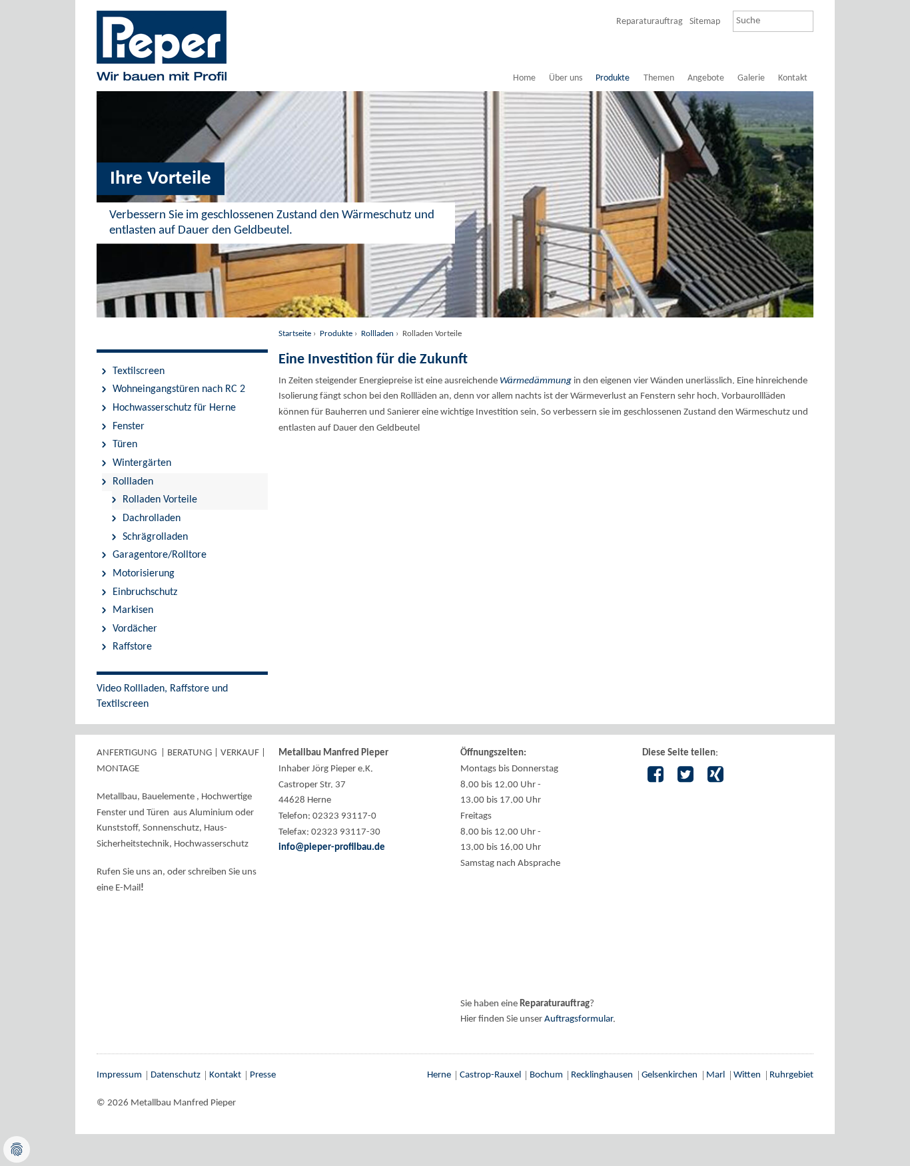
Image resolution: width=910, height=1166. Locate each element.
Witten (747, 1075)
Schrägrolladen (155, 537)
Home (524, 78)
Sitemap (704, 22)
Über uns (565, 78)
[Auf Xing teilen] (715, 776)
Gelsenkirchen (669, 1075)
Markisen (133, 610)
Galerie (751, 78)
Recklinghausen (602, 1075)
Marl (715, 1075)
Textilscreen (139, 371)
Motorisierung (144, 573)
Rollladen (377, 333)
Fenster (129, 426)
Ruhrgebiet (791, 1075)
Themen (659, 78)
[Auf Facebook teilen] (655, 776)
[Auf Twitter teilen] (685, 776)
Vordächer (135, 629)
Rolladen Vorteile (160, 499)
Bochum (546, 1075)
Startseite (294, 333)
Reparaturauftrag (649, 22)
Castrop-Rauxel (490, 1075)
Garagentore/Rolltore (160, 555)
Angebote (705, 78)
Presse (263, 1075)
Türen (125, 444)
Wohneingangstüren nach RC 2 (179, 389)
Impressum (119, 1075)
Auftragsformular (578, 1019)
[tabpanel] (455, 79)
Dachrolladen (152, 518)
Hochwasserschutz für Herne (174, 408)
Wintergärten (142, 463)
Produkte (613, 78)
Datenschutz (176, 1075)
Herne (439, 1075)
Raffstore (132, 647)
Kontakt (792, 78)
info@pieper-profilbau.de (331, 848)
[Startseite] (162, 45)
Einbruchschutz (145, 592)
